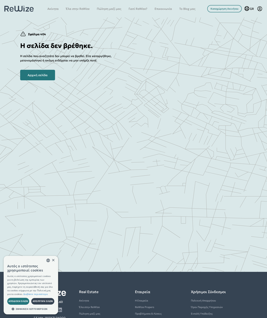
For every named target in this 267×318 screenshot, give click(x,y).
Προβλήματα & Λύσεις (148, 313)
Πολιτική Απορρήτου (203, 300)
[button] (30, 309)
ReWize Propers (144, 307)
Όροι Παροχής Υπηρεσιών (207, 307)
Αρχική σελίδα (38, 75)
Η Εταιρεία (141, 300)
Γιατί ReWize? (138, 9)
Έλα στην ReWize (78, 9)
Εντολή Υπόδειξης (202, 313)
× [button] (53, 260)
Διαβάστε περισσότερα (35, 294)
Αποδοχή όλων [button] (18, 301)
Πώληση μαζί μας (109, 9)
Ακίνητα (53, 9)
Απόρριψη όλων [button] (43, 301)
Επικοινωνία (163, 9)
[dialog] (31, 285)
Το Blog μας (187, 9)
